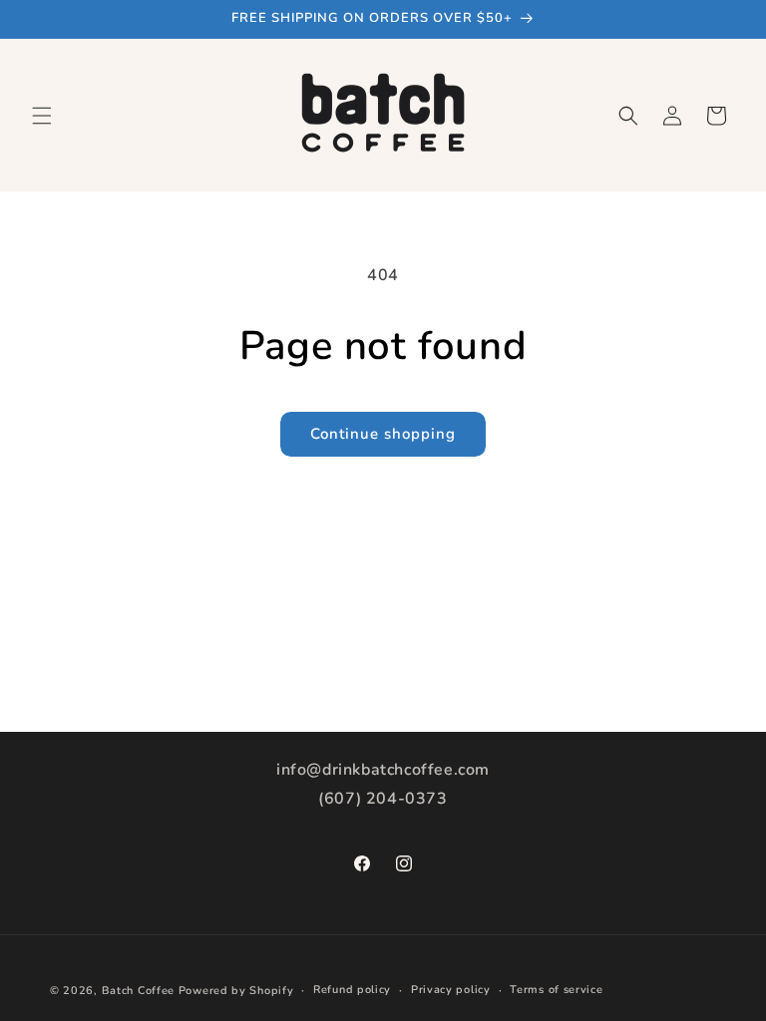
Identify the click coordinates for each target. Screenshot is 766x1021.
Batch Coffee (138, 990)
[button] (42, 116)
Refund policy (352, 989)
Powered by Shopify (236, 990)
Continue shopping (383, 434)
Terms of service (556, 989)
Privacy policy (451, 989)
